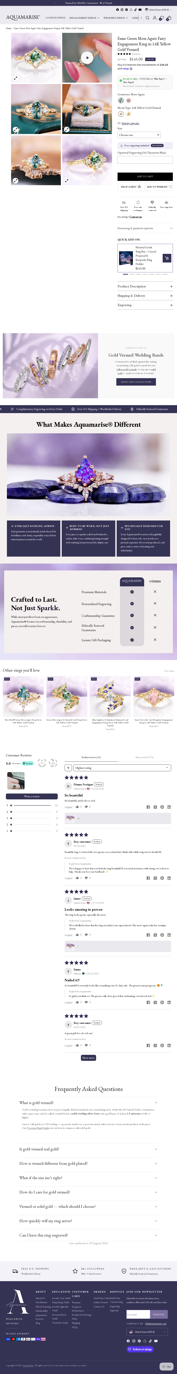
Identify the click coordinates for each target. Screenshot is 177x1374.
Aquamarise (28, 1365)
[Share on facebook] (148, 807)
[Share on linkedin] (169, 807)
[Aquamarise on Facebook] (117, 9)
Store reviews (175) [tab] (144, 757)
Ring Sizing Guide (60, 1302)
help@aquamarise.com (156, 1323)
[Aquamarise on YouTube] (140, 9)
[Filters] (68, 767)
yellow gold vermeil (126, 369)
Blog (38, 1323)
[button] (87, 58)
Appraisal (114, 1310)
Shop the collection (136, 382)
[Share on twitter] (155, 807)
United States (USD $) (159, 9)
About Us (40, 1298)
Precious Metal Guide (38, 1127)
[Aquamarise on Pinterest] (126, 9)
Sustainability (42, 1310)
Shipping (76, 1322)
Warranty (76, 1302)
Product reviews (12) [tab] (91, 757)
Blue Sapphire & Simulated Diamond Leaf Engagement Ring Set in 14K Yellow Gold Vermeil (110, 722)
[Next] (141, 17)
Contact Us (99, 1306)
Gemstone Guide (60, 1322)
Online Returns (101, 1302)
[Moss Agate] (121, 100)
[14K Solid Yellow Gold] (128, 114)
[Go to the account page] (154, 17)
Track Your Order (102, 1298)
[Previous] (55, 3)
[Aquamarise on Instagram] (122, 9)
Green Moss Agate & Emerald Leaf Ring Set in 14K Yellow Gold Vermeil (66, 721)
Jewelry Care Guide (61, 1298)
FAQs (74, 1327)
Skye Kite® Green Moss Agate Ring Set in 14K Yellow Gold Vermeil (23, 721)
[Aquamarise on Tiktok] (135, 9)
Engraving (115, 1306)
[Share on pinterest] (162, 807)
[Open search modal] (147, 17)
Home (8, 28)
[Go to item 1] (16, 780)
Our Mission (41, 1302)
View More (169, 670)
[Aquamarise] (23, 18)
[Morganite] (128, 100)
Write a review (32, 796)
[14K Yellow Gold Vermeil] (121, 114)
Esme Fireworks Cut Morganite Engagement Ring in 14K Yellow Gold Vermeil (154, 721)
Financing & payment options (135, 228)
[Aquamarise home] (20, 1301)
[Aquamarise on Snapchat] (131, 9)
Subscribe (159, 1314)
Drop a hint (129, 186)
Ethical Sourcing (43, 1306)
